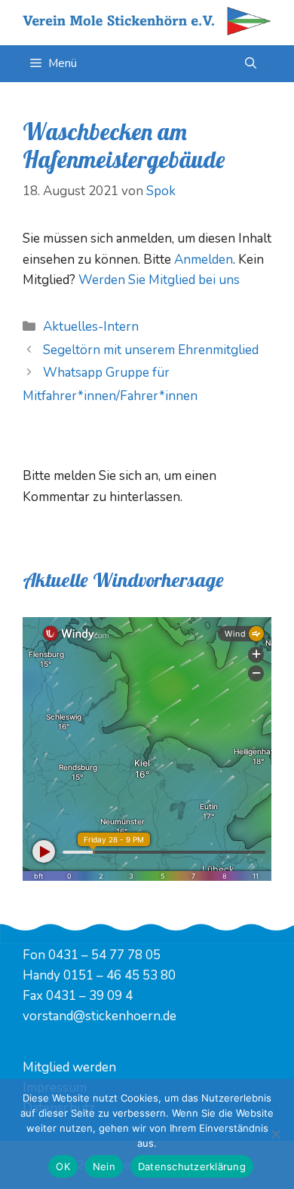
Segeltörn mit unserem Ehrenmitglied (151, 350)
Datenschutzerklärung (192, 1166)
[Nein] (275, 1134)
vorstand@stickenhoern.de (99, 1016)
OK (63, 1166)
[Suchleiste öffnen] (250, 63)
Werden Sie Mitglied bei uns (159, 280)
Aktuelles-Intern (91, 326)
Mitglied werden (69, 1067)
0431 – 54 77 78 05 (104, 955)
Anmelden (203, 259)
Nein (104, 1166)
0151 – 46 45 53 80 (119, 975)
